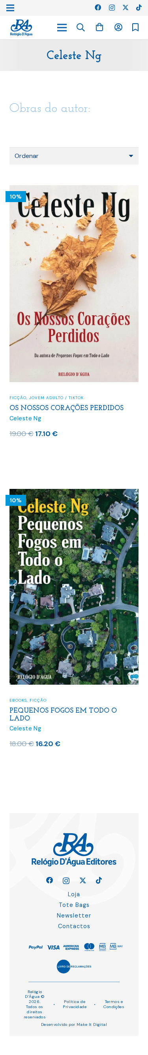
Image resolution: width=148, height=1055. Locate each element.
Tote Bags (74, 904)
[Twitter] (125, 7)
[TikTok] (139, 7)
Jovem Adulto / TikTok (56, 397)
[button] (81, 27)
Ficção (17, 397)
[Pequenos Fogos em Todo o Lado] (74, 494)
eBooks (18, 700)
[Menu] (62, 27)
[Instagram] (112, 7)
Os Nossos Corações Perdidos (66, 408)
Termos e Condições (113, 1004)
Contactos (74, 926)
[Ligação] (21, 28)
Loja (74, 894)
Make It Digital (92, 1024)
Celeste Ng (25, 418)
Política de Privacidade (74, 1004)
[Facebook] (98, 7)
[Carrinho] (99, 27)
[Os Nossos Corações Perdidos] (74, 190)
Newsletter (74, 915)
